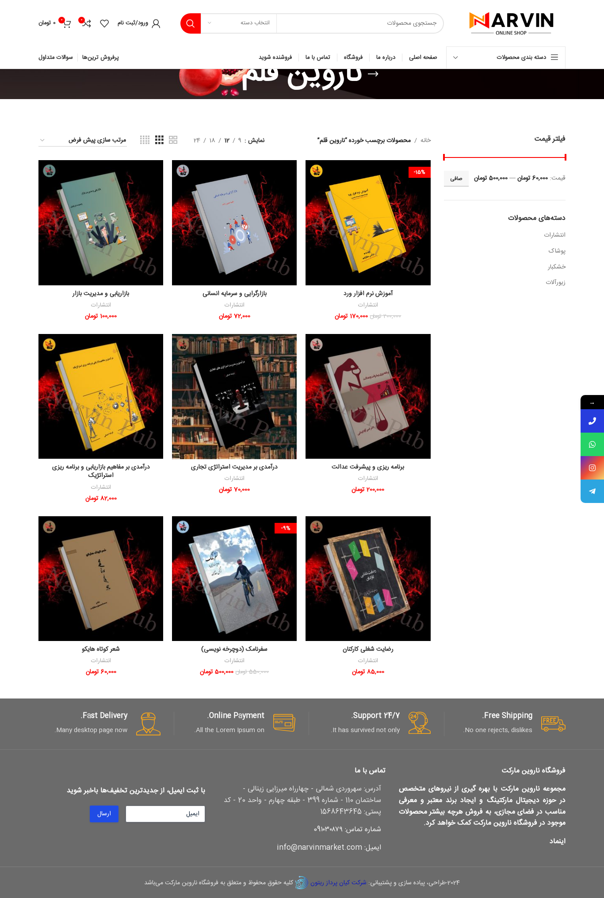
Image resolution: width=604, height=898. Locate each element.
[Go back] (373, 74)
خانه (426, 141)
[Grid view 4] (144, 140)
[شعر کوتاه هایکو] (100, 578)
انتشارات (555, 235)
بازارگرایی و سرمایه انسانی (235, 293)
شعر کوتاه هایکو (101, 649)
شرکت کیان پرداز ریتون (338, 883)
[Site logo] (511, 23)
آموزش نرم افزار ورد (368, 293)
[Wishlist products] (104, 23)
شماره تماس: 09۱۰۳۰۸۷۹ (347, 830)
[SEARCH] (190, 23)
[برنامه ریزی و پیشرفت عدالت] (368, 396)
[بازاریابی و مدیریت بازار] (100, 222)
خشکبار (557, 267)
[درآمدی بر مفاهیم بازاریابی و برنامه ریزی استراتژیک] (100, 396)
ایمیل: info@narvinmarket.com (329, 848)
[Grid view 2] (173, 140)
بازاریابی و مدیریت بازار (101, 293)
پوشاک (557, 251)
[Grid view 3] (159, 140)
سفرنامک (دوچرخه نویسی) (234, 649)
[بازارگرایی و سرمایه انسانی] (234, 222)
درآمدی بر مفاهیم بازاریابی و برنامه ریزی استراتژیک (101, 471)
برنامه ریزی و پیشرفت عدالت (368, 467)
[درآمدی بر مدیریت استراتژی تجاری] (234, 396)
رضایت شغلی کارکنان (368, 649)
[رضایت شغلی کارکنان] (368, 578)
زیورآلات (556, 282)
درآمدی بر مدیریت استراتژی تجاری (234, 467)
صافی (456, 178)
